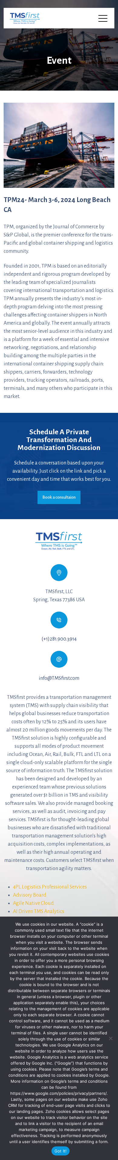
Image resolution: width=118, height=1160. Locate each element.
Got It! (60, 1151)
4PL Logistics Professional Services (50, 887)
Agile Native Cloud (33, 903)
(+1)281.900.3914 (59, 639)
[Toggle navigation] (103, 18)
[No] (110, 1038)
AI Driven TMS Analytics (38, 911)
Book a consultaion (59, 497)
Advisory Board (29, 895)
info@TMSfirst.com (59, 678)
